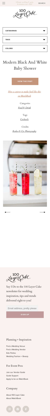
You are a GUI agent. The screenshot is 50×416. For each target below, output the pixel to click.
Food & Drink (24, 108)
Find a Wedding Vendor (16, 349)
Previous (6, 212)
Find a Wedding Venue (15, 346)
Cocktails (24, 120)
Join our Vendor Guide (15, 372)
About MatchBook (13, 398)
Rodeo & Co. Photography (24, 131)
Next (44, 212)
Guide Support (12, 376)
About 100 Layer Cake (15, 395)
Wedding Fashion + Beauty (17, 356)
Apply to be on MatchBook (17, 379)
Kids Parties (11, 353)
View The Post (25, 81)
